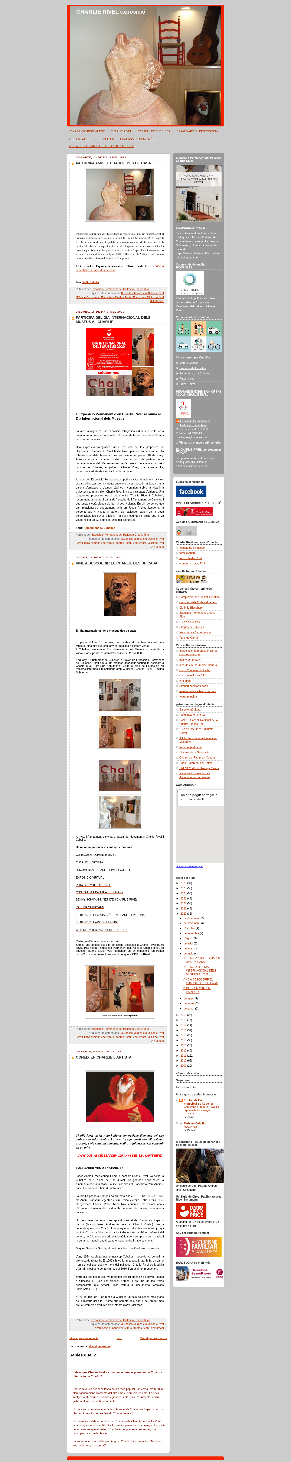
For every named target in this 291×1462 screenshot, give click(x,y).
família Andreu (188, 552)
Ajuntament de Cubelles (99, 527)
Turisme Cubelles (195, 1123)
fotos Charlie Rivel (190, 558)
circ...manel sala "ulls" (193, 675)
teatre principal (188, 696)
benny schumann (189, 659)
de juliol (189, 943)
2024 (183, 893)
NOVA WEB (190, 1126)
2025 (183, 888)
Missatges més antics (153, 1338)
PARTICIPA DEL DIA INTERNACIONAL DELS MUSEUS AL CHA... (199, 971)
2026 (183, 883)
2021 (183, 908)
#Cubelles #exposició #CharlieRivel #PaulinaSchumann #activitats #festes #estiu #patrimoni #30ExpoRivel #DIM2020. (120, 297)
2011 (183, 1055)
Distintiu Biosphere (191, 607)
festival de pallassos (192, 547)
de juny (188, 948)
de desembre (192, 918)
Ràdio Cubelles (90, 282)
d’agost (188, 938)
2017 (183, 1025)
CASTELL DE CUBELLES (154, 131)
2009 (183, 1065)
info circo (185, 680)
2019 (183, 1015)
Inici (119, 1338)
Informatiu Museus (190, 747)
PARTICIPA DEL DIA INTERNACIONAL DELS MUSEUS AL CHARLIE (113, 320)
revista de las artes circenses (197, 691)
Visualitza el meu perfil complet (200, 442)
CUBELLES (106, 139)
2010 (183, 1060)
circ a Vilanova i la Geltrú (194, 670)
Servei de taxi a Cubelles (194, 373)
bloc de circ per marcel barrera (198, 665)
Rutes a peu (186, 378)
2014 (183, 1040)
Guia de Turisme (189, 622)
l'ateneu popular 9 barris (194, 686)
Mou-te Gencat (188, 362)
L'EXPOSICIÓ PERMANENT (87, 131)
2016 (183, 1030)
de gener (189, 1008)
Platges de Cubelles (191, 627)
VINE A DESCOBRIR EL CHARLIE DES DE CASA (116, 563)
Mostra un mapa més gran (189, 866)
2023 (183, 898)
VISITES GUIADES (81, 139)
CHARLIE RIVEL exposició (110, 12)
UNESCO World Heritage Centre (199, 768)
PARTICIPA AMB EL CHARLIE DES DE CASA (113, 163)
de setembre (192, 933)
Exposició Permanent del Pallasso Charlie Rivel (195, 423)
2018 (183, 1020)
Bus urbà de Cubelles (192, 368)
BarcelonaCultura (189, 709)
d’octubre (190, 928)
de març (189, 998)
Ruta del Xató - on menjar (195, 632)
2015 (183, 1035)
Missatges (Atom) (100, 1346)
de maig (189, 953)
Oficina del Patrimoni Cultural (197, 757)
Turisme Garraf (188, 637)
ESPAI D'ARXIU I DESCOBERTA (197, 131)
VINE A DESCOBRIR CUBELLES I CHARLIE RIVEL (101, 146)
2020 (183, 913)
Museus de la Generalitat (194, 752)
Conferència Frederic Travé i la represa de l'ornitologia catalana (202, 1110)
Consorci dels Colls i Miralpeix (198, 602)
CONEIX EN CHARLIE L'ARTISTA (103, 1057)
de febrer (189, 1003)
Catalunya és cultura (192, 715)
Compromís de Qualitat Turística (199, 597)
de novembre (192, 923)
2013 (183, 1045)
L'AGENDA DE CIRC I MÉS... (138, 139)
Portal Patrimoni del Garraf (195, 762)
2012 (183, 1050)
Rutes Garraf (187, 384)
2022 (183, 903)
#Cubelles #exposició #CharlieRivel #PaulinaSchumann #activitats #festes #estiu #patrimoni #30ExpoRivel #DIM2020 (120, 542)
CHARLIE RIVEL (121, 131)
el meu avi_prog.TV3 (192, 563)
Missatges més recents (83, 1338)
